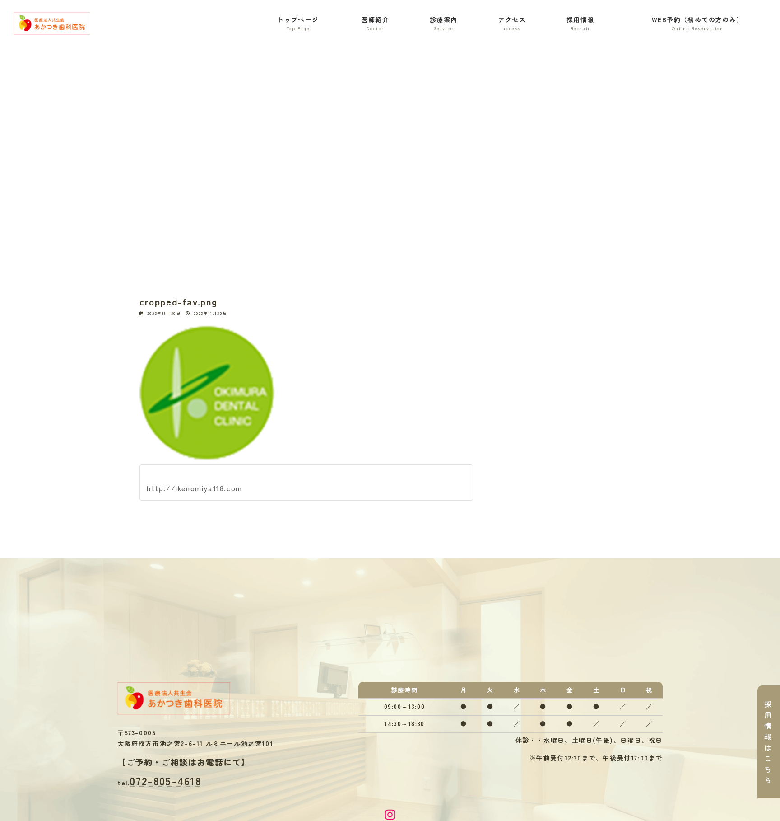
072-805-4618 (165, 780)
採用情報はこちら (768, 742)
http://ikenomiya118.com (194, 488)
